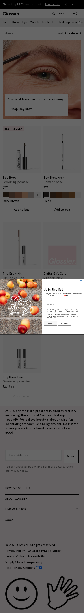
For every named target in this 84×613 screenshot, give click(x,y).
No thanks (64, 323)
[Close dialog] (81, 281)
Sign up (50, 323)
